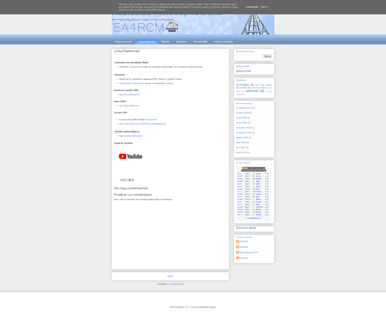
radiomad (252, 91)
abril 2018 (241, 142)
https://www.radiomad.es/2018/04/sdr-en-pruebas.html (142, 124)
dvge (267, 88)
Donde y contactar (223, 41)
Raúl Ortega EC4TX (248, 252)
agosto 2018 (242, 137)
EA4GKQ (243, 241)
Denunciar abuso (246, 227)
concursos (256, 87)
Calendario (181, 41)
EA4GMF (243, 247)
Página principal (123, 41)
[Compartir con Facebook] (129, 179)
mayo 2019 (241, 117)
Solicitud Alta (200, 41)
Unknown (243, 258)
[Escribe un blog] (124, 179)
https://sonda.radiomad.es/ (130, 136)
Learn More (252, 7)
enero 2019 (241, 122)
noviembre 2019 (244, 108)
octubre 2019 (242, 112)
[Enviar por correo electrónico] (121, 179)
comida (243, 87)
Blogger (212, 307)
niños (238, 91)
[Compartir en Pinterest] (132, 179)
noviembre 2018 (244, 132)
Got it (264, 7)
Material (165, 41)
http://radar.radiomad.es (129, 106)
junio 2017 (241, 152)
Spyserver (152, 119)
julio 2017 (240, 147)
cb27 (257, 85)
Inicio (170, 276)
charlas (268, 85)
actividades (242, 84)
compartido (134, 67)
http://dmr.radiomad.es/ (129, 94)
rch (267, 91)
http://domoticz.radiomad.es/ (131, 83)
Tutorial (239, 94)
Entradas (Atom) (177, 284)
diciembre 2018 (243, 127)
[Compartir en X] (127, 179)
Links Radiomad (146, 41)
